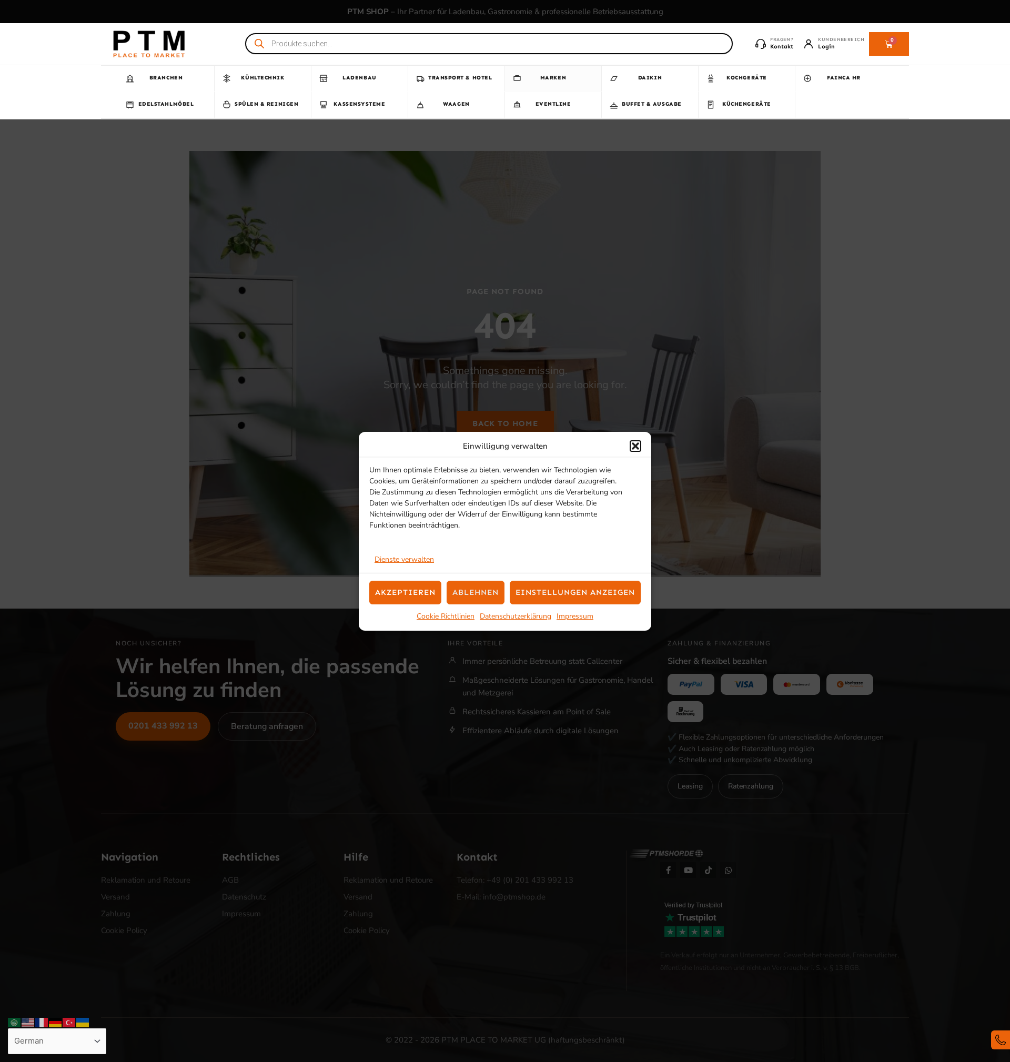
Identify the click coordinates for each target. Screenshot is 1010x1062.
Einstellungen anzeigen (575, 592)
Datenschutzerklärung (515, 616)
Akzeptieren (405, 592)
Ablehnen (475, 592)
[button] (635, 446)
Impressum (575, 616)
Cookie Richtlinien (445, 616)
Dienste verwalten (404, 559)
